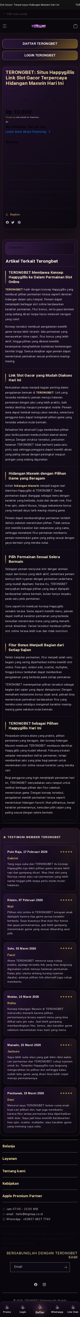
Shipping (10, 117)
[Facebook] (8, 223)
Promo (7, 1311)
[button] (4, 26)
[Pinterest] (20, 223)
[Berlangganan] (65, 1267)
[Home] (38, 26)
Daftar (40, 1312)
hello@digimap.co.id (29, 1214)
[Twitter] (14, 223)
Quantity (12, 142)
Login (23, 1311)
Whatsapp (57, 1311)
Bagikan (15, 214)
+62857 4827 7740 (36, 1219)
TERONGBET (31, 1300)
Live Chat (72, 1311)
